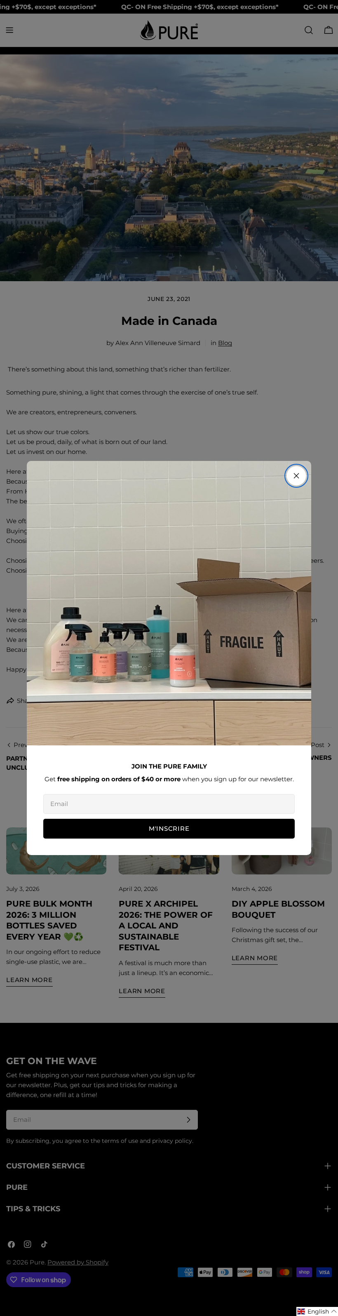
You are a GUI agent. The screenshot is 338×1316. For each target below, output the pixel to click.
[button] (317, 1311)
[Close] (296, 476)
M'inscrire (169, 828)
